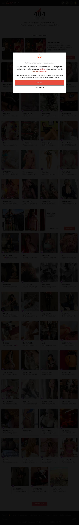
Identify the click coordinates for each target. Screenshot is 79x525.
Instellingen (39, 87)
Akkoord (39, 82)
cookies (42, 69)
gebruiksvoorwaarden (39, 71)
